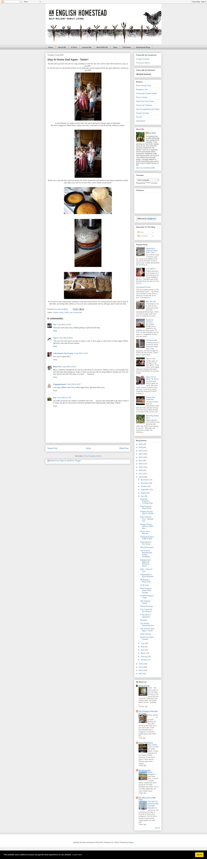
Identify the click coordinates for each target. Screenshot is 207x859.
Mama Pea (57, 367)
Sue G (55, 338)
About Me (62, 47)
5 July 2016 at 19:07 (73, 384)
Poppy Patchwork (146, 743)
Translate (153, 183)
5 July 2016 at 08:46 (64, 324)
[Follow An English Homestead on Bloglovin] (146, 220)
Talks (115, 47)
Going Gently (144, 686)
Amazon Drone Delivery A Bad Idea (146, 526)
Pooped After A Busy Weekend (146, 576)
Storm (150, 688)
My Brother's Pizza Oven (145, 581)
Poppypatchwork (59, 384)
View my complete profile (145, 168)
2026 (141, 444)
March (143, 653)
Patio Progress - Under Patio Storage (146, 590)
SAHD (66, 312)
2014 (141, 667)
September (145, 489)
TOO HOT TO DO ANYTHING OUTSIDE (153, 804)
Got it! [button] (199, 855)
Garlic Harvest (145, 634)
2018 (141, 470)
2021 (141, 460)
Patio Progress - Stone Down (146, 507)
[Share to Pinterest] (83, 309)
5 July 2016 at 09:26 (65, 338)
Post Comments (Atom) (93, 456)
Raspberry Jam (142, 89)
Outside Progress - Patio (146, 597)
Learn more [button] (77, 855)
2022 (141, 457)
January (144, 660)
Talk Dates (126, 47)
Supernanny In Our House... (146, 543)
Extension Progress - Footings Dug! (146, 501)
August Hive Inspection (150, 398)
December (145, 480)
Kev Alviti (152, 133)
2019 (141, 467)
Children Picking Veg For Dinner (147, 513)
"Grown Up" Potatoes (144, 105)
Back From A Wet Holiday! (146, 638)
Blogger (131, 842)
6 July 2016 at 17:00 (64, 398)
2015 (141, 664)
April (143, 650)
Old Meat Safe (151, 340)
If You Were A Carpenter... (145, 616)
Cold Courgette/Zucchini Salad (147, 109)
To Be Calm (144, 585)
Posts (141, 232)
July (142, 496)
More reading (152, 745)
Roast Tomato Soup (143, 85)
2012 (141, 674)
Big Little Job (151, 301)
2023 (141, 454)
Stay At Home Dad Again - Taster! (147, 630)
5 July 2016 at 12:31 (81, 353)
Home (50, 47)
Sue (54, 324)
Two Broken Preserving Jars (147, 624)
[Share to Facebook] (81, 309)
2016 (141, 477)
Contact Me (86, 47)
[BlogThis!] (76, 309)
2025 (141, 447)
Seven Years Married (145, 532)
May (142, 647)
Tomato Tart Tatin (142, 113)
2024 (141, 451)
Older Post (123, 448)
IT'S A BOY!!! (151, 269)
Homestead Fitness (143, 287)
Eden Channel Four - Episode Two (146, 519)
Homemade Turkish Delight (146, 93)
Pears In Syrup (141, 97)
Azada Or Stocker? (149, 321)
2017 (141, 474)
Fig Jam (139, 117)
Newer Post (52, 448)
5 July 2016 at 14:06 (69, 367)
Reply (55, 331)
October (144, 486)
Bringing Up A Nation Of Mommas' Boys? (145, 563)
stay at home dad (76, 312)
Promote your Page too (143, 63)
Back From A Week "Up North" (152, 378)
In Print (74, 47)
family (61, 312)
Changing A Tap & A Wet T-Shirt (147, 538)
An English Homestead (142, 59)
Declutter (143, 620)
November (145, 483)
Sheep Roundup (146, 606)
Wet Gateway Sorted (145, 602)
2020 (141, 464)
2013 (141, 670)
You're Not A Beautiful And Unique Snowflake (146, 554)
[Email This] (74, 309)
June (143, 643)
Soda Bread (140, 121)
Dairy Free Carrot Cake (145, 101)
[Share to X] (78, 309)
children (55, 312)
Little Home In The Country (63, 353)
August (144, 493)
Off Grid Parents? (147, 547)
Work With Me (102, 47)
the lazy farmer (145, 770)
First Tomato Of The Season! (146, 610)
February (144, 656)
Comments (143, 236)
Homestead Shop (143, 47)
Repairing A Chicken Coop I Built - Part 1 (152, 250)
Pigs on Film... (151, 359)
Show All (157, 828)
